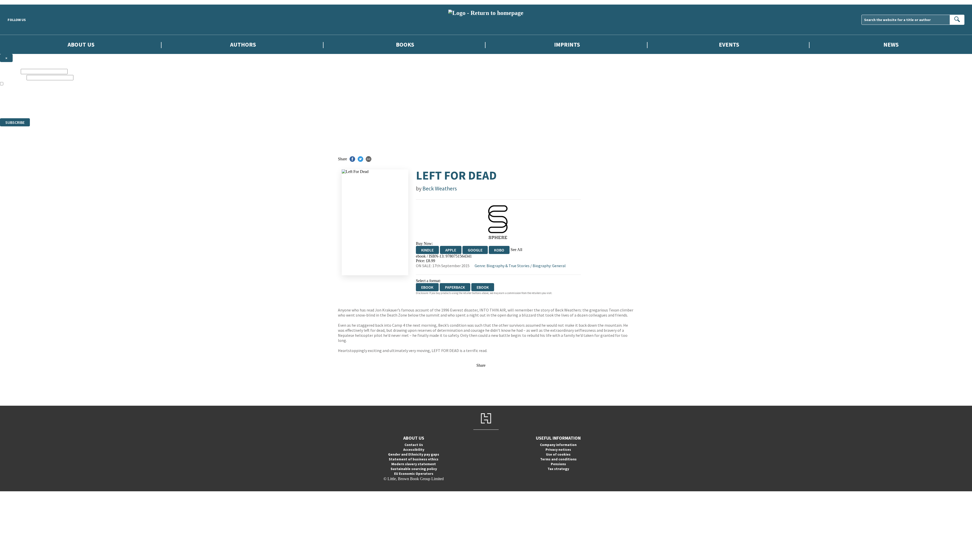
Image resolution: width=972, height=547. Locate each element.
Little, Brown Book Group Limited (63, 97)
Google (475, 249)
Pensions (558, 464)
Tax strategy (558, 468)
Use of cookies (558, 454)
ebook (483, 287)
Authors (243, 44)
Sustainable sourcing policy (414, 468)
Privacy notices (558, 449)
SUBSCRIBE (15, 122)
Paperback (455, 287)
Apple (450, 249)
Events (729, 44)
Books (405, 44)
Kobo (499, 249)
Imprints (567, 44)
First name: (10, 71)
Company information (558, 444)
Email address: (13, 77)
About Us (81, 44)
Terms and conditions (558, 459)
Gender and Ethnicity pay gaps (413, 454)
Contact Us (413, 444)
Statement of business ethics (413, 459)
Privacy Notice (100, 107)
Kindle (427, 249)
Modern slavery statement (413, 464)
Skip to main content (16, 2)
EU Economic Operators (413, 473)
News (891, 44)
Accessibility (413, 449)
